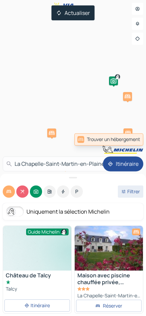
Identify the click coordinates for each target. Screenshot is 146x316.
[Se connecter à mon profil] (137, 9)
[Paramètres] (137, 24)
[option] (9, 191)
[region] (109, 248)
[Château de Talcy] (37, 251)
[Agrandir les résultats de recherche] (73, 177)
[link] (108, 139)
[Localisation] (137, 39)
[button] (113, 81)
